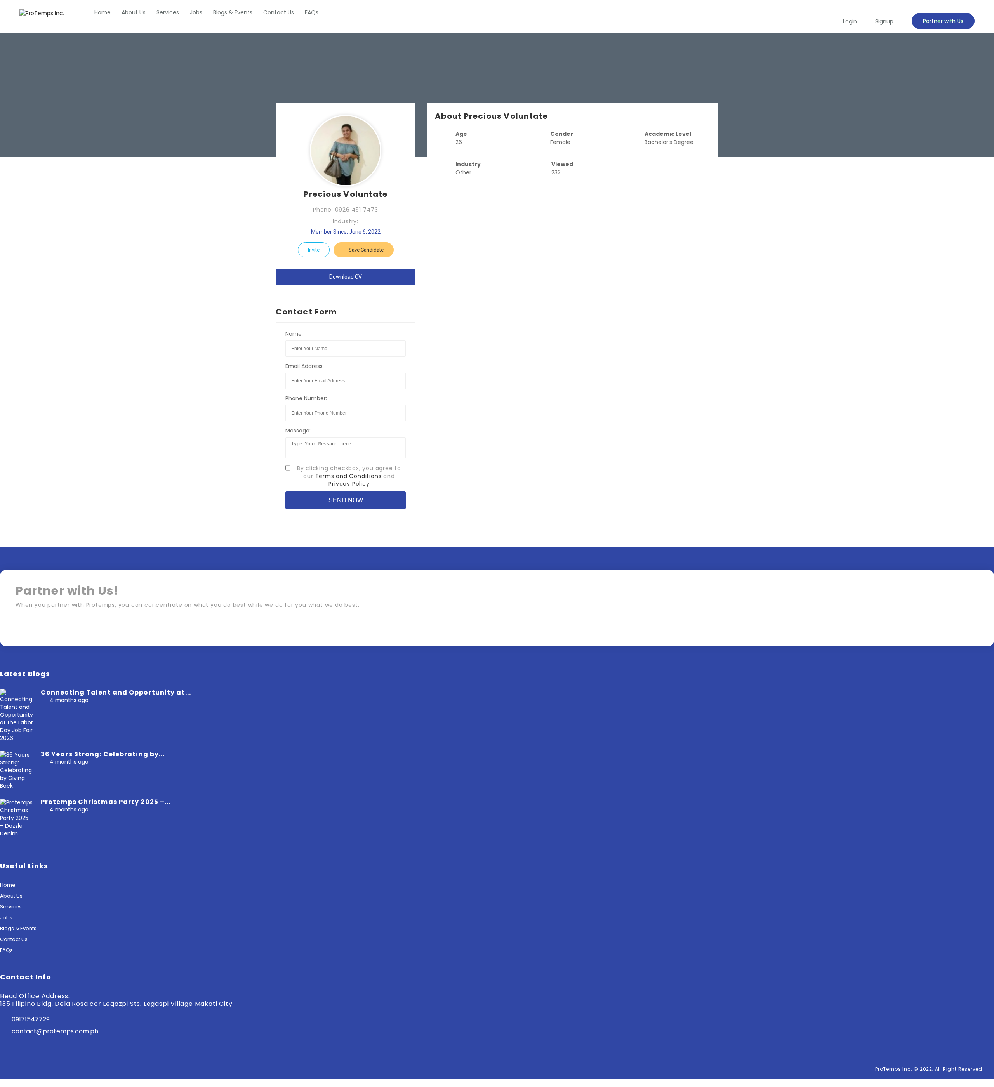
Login (850, 21)
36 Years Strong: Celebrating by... (103, 754)
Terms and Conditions (348, 476)
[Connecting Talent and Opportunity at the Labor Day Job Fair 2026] (16, 738)
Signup (884, 21)
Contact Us (278, 12)
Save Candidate (366, 250)
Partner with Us (943, 21)
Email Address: (304, 366)
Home (102, 12)
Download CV (345, 277)
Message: (298, 430)
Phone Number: (306, 398)
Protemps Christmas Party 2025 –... (105, 801)
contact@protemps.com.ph (55, 1031)
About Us (134, 12)
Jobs (196, 12)
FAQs (311, 12)
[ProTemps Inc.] (41, 13)
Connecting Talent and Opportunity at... (116, 692)
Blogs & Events (232, 12)
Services (167, 12)
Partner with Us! (945, 628)
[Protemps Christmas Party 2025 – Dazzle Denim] (16, 833)
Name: (294, 334)
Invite (314, 250)
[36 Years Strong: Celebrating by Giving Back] (16, 786)
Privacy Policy (348, 484)
